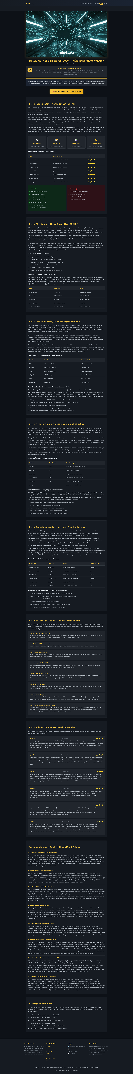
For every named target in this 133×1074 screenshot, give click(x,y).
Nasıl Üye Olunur (50, 1058)
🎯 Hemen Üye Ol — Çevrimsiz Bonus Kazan (66, 91)
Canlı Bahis (47, 8)
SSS (67, 8)
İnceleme (38, 8)
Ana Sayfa (30, 8)
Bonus (61, 8)
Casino (55, 8)
